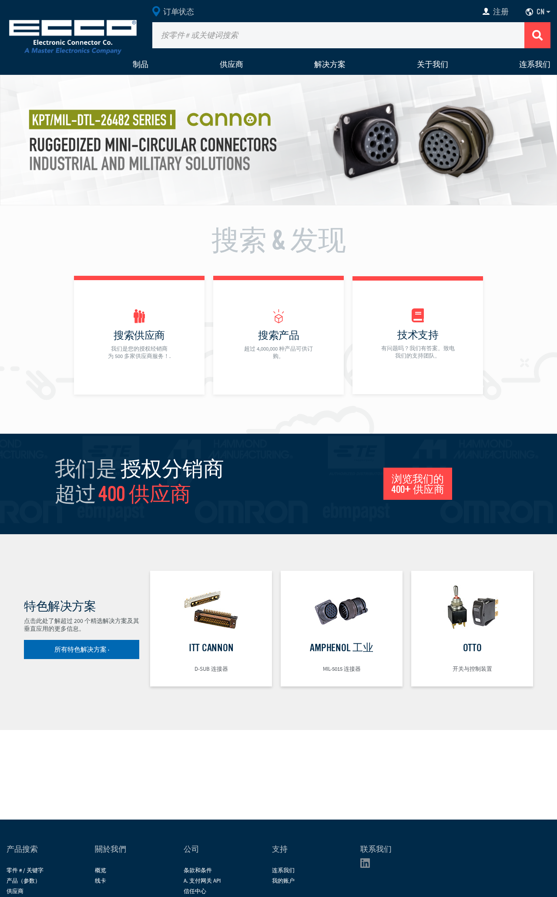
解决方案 (330, 64)
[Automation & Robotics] (278, 139)
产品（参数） (23, 880)
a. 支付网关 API (202, 880)
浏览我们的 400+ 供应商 (417, 484)
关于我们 (432, 64)
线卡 (100, 880)
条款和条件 (198, 870)
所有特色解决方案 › (81, 649)
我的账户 (283, 880)
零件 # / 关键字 (25, 870)
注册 (500, 11)
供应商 (231, 64)
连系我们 (534, 64)
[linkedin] (367, 865)
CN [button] (540, 11)
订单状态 (178, 11)
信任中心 (195, 891)
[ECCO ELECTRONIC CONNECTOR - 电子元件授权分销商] (73, 35)
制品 (140, 64)
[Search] (537, 35)
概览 (100, 870)
